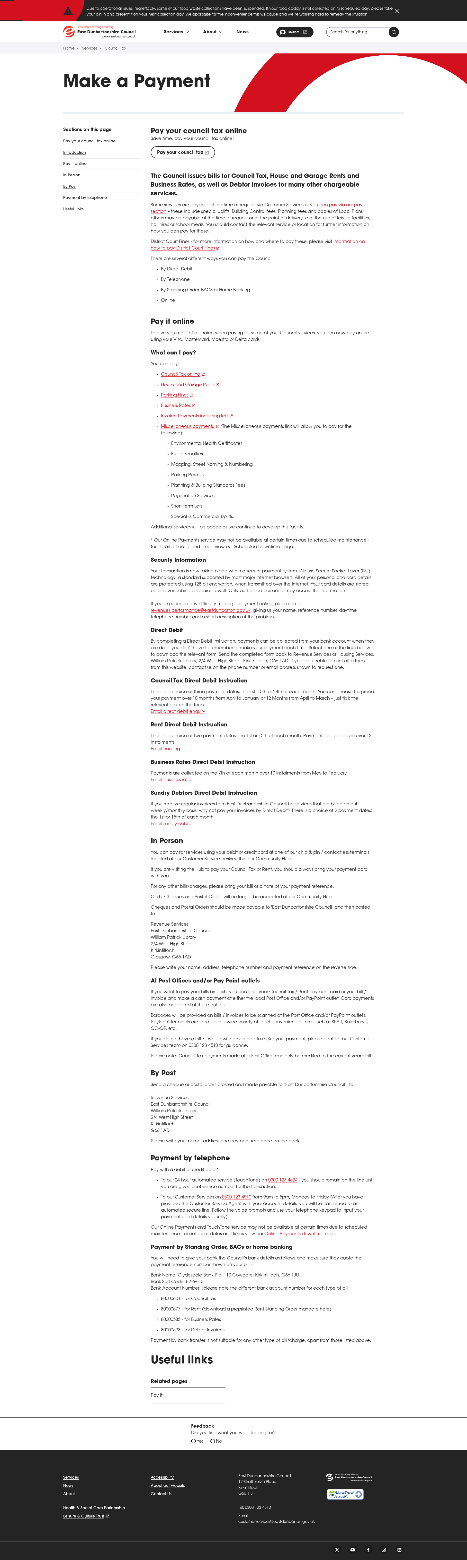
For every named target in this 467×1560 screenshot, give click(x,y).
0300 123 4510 (236, 1197)
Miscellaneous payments (188, 427)
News (242, 32)
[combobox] (362, 32)
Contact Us (161, 1494)
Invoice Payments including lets (194, 416)
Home (68, 49)
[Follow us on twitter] (337, 1549)
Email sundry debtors (172, 824)
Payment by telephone (85, 198)
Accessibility (162, 1478)
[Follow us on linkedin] (399, 1549)
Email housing (165, 749)
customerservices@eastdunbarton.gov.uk (276, 1522)
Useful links (73, 209)
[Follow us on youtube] (352, 1549)
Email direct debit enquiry (178, 712)
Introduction (74, 153)
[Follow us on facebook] (368, 1549)
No (219, 1441)
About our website (168, 1486)
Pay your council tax (180, 153)
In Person (72, 175)
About (69, 1494)
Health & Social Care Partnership (94, 1508)
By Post (69, 187)
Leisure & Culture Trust (83, 1516)
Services (89, 49)
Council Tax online (180, 374)
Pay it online (75, 164)
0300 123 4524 (282, 1180)
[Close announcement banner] (397, 11)
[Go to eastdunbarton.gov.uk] (99, 32)
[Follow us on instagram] (383, 1549)
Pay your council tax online (89, 141)
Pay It (156, 1396)
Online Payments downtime (293, 1234)
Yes (200, 1441)
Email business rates (171, 780)
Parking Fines (175, 395)
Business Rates (176, 406)
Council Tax (115, 49)
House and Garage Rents (188, 385)
